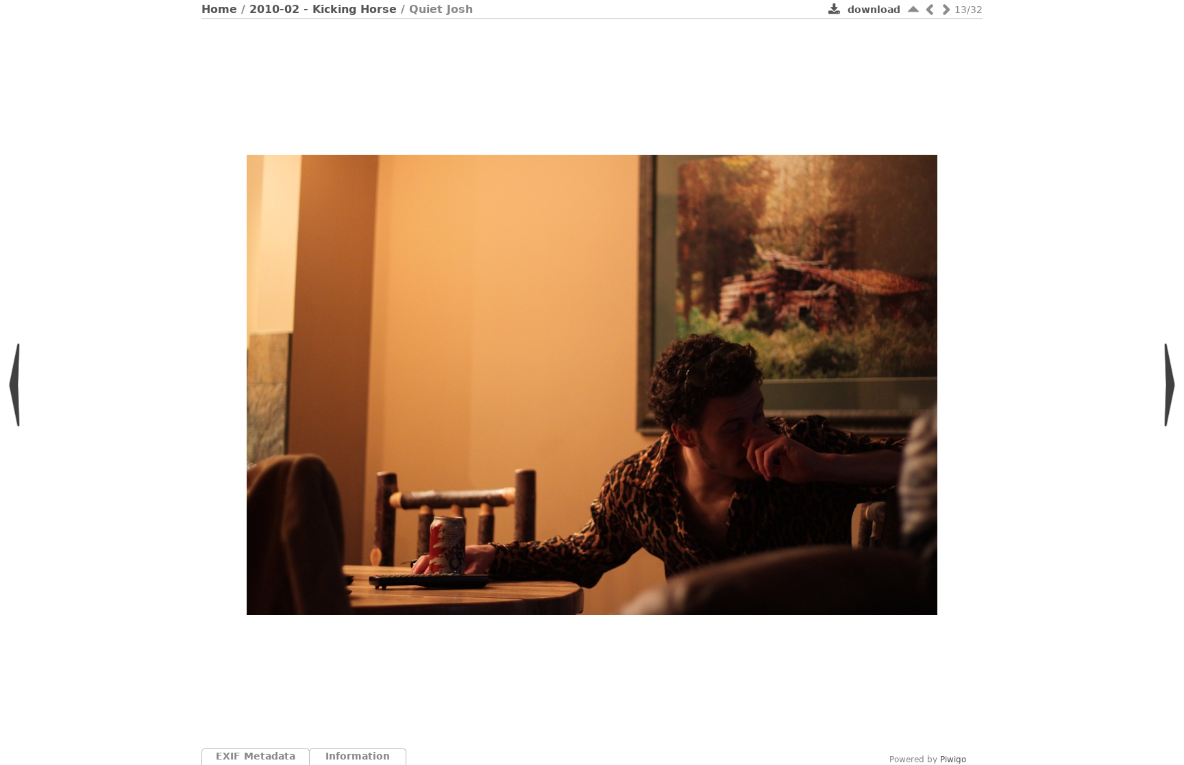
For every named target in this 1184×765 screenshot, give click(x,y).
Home (219, 9)
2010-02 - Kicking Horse (323, 9)
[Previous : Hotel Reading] (930, 9)
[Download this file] (834, 10)
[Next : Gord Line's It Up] (946, 9)
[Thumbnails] (913, 9)
